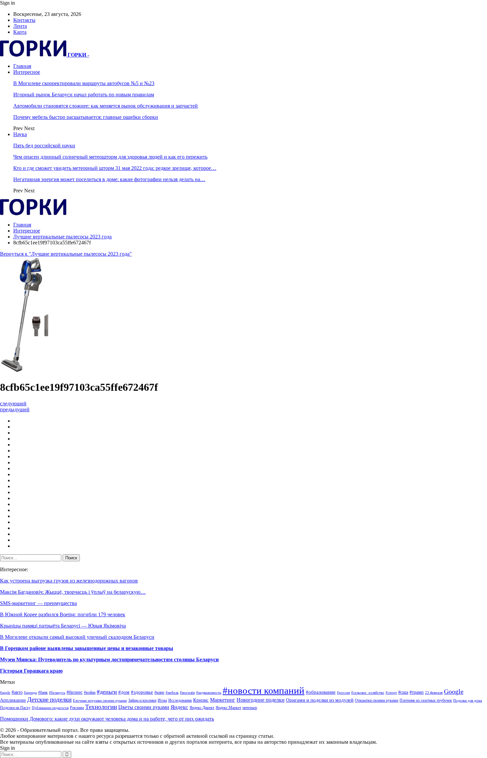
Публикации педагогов (50, 708)
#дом (124, 692)
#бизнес (74, 692)
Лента (20, 26)
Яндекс (179, 707)
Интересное (26, 72)
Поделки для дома (467, 700)
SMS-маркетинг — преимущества (38, 603)
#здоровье (142, 692)
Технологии (101, 706)
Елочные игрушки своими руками (100, 700)
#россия (343, 692)
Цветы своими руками (143, 707)
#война (89, 692)
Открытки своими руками (376, 700)
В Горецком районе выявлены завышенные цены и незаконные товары (86, 648)
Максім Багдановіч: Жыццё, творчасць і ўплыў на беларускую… (73, 592)
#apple (5, 692)
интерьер (250, 707)
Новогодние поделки (261, 700)
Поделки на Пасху (15, 707)
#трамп (416, 692)
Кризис (201, 700)
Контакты (24, 20)
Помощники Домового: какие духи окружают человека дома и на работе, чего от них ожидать (107, 719)
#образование (321, 692)
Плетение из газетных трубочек (426, 700)
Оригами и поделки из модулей (319, 700)
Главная (22, 66)
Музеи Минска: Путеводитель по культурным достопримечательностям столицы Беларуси (109, 659)
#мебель (172, 692)
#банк (43, 692)
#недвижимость (208, 692)
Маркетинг (222, 700)
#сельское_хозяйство (367, 692)
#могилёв (187, 692)
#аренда (30, 692)
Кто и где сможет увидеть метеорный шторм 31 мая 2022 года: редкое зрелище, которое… (114, 168)
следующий (13, 403)
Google (453, 691)
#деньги (107, 691)
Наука (20, 134)
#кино (159, 692)
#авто (17, 692)
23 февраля (434, 692)
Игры (162, 700)
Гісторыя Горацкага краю (31, 671)
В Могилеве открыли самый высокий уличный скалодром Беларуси (77, 637)
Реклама (77, 707)
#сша (403, 692)
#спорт (391, 692)
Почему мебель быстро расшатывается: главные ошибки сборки (85, 117)
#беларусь (57, 692)
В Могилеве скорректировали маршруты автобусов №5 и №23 (83, 83)
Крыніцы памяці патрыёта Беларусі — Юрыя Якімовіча (63, 626)
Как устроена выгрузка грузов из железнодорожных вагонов (69, 580)
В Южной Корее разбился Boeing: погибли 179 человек (62, 614)
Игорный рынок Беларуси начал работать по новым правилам (83, 94)
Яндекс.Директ (201, 707)
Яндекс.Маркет (228, 707)
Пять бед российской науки (44, 145)
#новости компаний (263, 690)
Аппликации (13, 700)
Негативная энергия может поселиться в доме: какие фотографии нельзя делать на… (109, 179)
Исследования (180, 700)
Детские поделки (49, 699)
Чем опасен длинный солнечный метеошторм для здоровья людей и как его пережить (110, 157)
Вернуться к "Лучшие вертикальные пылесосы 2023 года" (66, 254)
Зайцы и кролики (142, 700)
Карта (20, 32)
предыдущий (14, 409)
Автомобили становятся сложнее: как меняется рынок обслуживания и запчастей (105, 106)
